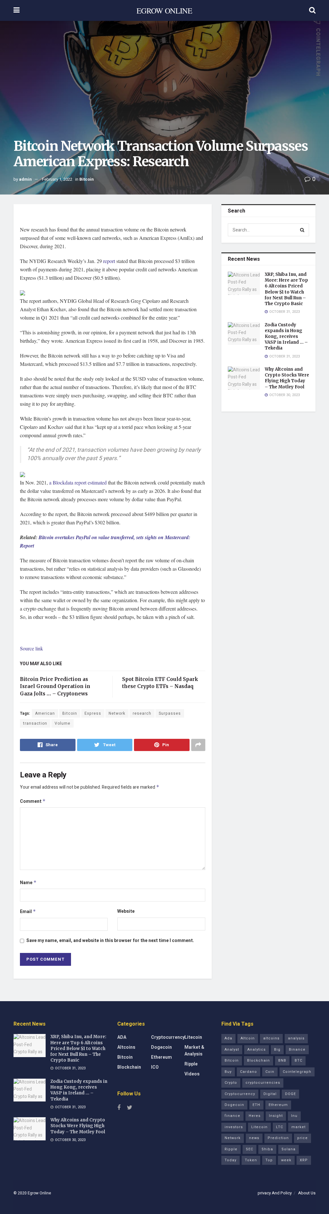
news (254, 1138)
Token (251, 1160)
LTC (279, 1127)
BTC (298, 1060)
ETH (256, 1105)
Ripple (191, 1064)
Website (126, 911)
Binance (297, 1049)
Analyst (232, 1049)
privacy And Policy (275, 1193)
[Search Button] (302, 229)
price (302, 1138)
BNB (282, 1060)
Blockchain (129, 1067)
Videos (192, 1074)
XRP (304, 1160)
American (45, 713)
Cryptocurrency (168, 1037)
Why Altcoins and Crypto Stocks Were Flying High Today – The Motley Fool (287, 378)
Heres (255, 1116)
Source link (31, 648)
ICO (155, 1067)
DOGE (290, 1094)
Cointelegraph (297, 1071)
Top (269, 1160)
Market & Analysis (194, 1050)
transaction (35, 723)
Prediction (278, 1138)
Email (28, 911)
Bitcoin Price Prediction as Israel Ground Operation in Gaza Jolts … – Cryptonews (55, 686)
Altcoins (126, 1047)
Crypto (231, 1082)
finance (232, 1116)
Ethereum (161, 1057)
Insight (276, 1116)
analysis (296, 1038)
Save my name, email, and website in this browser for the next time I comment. (110, 940)
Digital (270, 1094)
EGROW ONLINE (164, 10)
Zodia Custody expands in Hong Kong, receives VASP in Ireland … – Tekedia (286, 336)
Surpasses (170, 713)
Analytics (256, 1049)
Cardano (248, 1071)
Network (117, 713)
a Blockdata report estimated (78, 482)
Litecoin (193, 1037)
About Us (307, 1193)
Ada (228, 1038)
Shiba (267, 1149)
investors (234, 1127)
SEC (249, 1149)
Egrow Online (39, 1193)
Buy (228, 1071)
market (298, 1127)
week (286, 1160)
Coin (269, 1071)
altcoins (271, 1038)
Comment (33, 801)
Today (230, 1160)
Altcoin (248, 1038)
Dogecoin (161, 1047)
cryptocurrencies (262, 1082)
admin (25, 179)
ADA (121, 1037)
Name (28, 882)
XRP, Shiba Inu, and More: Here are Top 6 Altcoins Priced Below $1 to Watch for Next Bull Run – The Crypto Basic (286, 289)
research (142, 713)
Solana (288, 1149)
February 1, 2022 (57, 179)
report (109, 261)
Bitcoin (86, 179)
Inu (294, 1116)
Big (277, 1049)
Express (92, 713)
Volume (62, 723)
